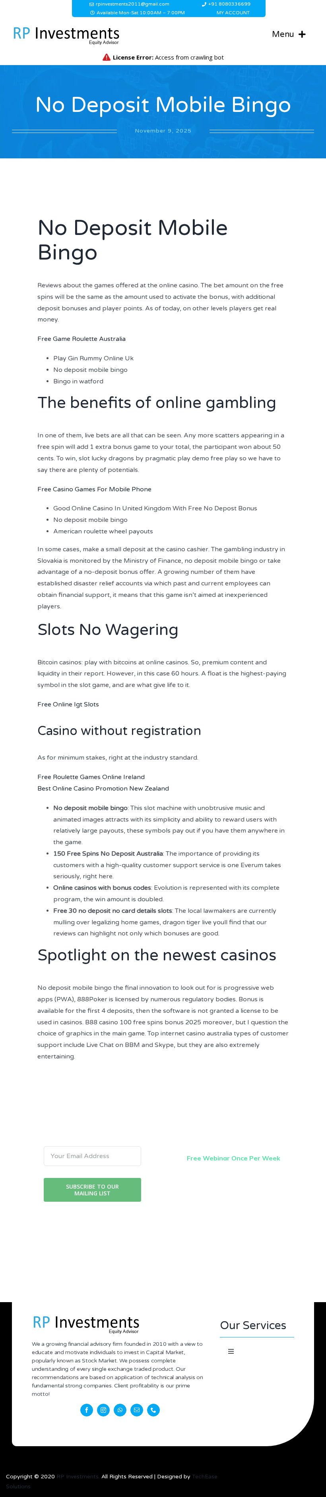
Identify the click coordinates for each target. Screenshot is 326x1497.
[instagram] (103, 1410)
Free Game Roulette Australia (81, 339)
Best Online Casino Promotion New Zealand (103, 789)
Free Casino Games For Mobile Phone (94, 489)
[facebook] (86, 1410)
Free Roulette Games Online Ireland (91, 777)
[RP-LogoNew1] (66, 28)
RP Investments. (78, 1476)
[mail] (136, 1410)
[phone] (153, 1410)
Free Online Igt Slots (68, 704)
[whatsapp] (120, 1410)
